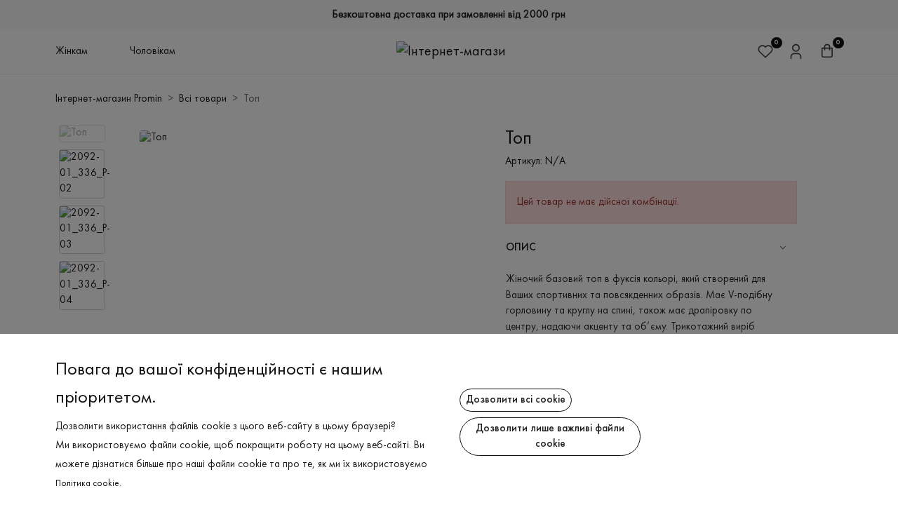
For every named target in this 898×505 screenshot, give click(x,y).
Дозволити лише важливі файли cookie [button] (550, 437)
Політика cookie (87, 484)
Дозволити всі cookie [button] (515, 400)
